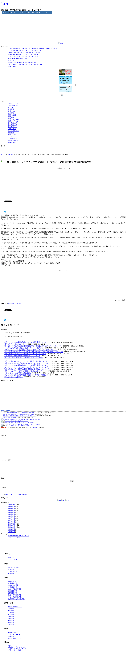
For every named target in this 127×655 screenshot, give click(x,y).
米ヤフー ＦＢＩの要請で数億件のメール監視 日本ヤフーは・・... (27, 365)
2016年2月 (11, 520)
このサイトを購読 (21, 494)
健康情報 (11, 636)
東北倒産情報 (12, 587)
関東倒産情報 (12, 593)
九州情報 (11, 612)
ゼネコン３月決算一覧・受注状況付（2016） (16, 421)
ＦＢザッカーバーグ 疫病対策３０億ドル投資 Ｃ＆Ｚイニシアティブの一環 (30, 350)
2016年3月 (11, 518)
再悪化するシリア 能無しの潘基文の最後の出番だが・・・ (25, 371)
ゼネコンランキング (15, 634)
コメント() (18, 303)
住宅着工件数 (12, 632)
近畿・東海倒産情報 (15, 595)
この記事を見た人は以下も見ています (17, 333)
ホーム (4, 12)
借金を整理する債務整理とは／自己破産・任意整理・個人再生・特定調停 (21, 419)
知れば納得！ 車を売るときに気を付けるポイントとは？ (27, 64)
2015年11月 (12, 526)
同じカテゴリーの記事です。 (14, 336)
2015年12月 (12, 524)
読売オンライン (13, 121)
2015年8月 (11, 532)
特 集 (38, 12)
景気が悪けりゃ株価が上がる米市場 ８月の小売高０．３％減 (25, 354)
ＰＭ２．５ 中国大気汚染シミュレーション (23, 56)
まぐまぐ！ (68, 91)
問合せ (47, 12)
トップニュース (13, 559)
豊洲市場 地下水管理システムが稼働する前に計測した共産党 (18, 414)
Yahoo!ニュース (13, 103)
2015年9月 (11, 530)
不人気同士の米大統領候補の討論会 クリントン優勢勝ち (23, 348)
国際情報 (11, 624)
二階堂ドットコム (14, 138)
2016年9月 (11, 506)
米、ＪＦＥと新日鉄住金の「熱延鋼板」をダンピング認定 (23, 358)
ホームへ (11, 557)
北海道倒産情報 (13, 585)
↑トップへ (4, 547)
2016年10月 (12, 504)
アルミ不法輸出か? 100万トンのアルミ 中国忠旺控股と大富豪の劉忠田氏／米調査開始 (33, 352)
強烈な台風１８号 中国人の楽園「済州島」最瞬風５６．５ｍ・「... (27, 369)
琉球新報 (11, 113)
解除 (69, 83)
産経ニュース (12, 117)
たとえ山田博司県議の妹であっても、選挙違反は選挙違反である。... (20, 412)
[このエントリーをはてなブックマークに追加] (5, 212)
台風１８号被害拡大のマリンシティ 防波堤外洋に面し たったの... (27, 361)
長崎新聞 (11, 109)
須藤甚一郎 (12, 142)
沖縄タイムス (12, 111)
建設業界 (11, 573)
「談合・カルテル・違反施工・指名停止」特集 (17, 425)
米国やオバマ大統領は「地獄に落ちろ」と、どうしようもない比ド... (27, 363)
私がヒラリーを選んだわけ (13, 344)
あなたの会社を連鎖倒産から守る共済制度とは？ (24, 62)
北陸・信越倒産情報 (15, 589)
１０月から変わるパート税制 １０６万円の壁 (24, 50)
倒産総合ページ (13, 581)
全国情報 (11, 610)
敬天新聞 (11, 133)
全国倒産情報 (12, 583)
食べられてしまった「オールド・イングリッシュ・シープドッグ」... (27, 367)
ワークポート (35, 427)
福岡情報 (11, 620)
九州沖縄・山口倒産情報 (16, 599)
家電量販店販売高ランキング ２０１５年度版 (23, 54)
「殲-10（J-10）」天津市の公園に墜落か (17, 373)
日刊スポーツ (12, 127)
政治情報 (11, 609)
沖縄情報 (11, 618)
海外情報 (10, 154)
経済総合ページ (13, 567)
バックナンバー (65, 89)
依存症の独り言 (13, 140)
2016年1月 (11, 522)
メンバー (11, 136)
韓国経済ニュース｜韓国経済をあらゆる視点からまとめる (19, 422)
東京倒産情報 (12, 591)
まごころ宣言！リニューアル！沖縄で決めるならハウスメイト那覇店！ (22, 424)
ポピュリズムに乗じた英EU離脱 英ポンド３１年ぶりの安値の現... (26, 375)
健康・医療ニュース (15, 66)
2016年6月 (11, 512)
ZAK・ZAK (12, 129)
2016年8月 (11, 508)
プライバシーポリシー (15, 538)
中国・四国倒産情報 (15, 597)
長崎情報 (11, 622)
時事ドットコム (13, 119)
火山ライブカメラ (14, 60)
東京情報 (11, 614)
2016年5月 (11, 514)
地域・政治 (31, 12)
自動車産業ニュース (15, 638)
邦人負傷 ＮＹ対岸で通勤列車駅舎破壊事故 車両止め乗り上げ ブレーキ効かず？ (32, 346)
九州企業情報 (12, 571)
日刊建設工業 (12, 123)
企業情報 (11, 569)
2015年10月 (12, 528)
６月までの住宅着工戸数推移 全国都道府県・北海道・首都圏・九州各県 (32, 49)
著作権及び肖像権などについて (18, 536)
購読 (64, 83)
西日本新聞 (12, 115)
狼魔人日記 (12, 135)
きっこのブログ (13, 131)
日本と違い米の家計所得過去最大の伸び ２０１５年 (22, 356)
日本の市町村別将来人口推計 (18, 58)
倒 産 (21, 12)
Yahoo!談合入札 (13, 105)
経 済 (13, 12)
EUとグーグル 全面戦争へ (13, 377)
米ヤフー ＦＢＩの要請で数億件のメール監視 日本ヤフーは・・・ (27, 342)
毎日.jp (10, 107)
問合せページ (12, 646)
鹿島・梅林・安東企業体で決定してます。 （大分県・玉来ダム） (19, 416)
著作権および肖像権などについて (19, 648)
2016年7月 (11, 510)
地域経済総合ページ (15, 607)
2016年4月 (11, 516)
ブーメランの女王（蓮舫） (9, 417)
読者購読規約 (63, 87)
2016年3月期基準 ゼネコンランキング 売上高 (24, 52)
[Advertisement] (63, 18)
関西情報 (11, 616)
